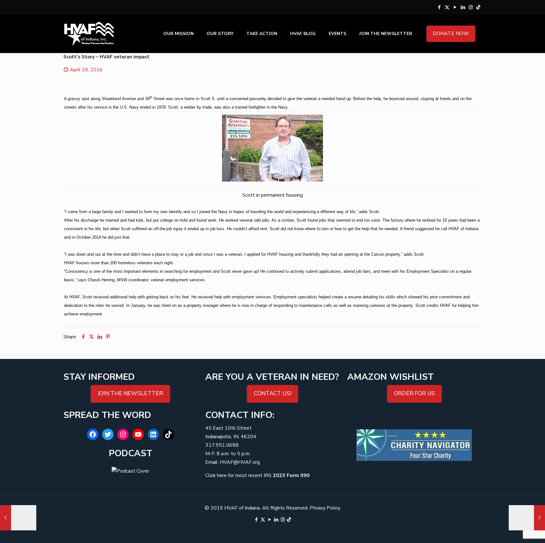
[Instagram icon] (470, 7)
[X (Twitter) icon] (447, 7)
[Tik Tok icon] (478, 7)
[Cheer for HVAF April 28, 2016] (18, 517)
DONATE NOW (451, 33)
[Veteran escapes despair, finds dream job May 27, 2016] (527, 517)
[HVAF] (88, 34)
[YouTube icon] (455, 7)
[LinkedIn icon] (462, 7)
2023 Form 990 (291, 475)
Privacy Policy (325, 507)
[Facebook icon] (439, 7)
